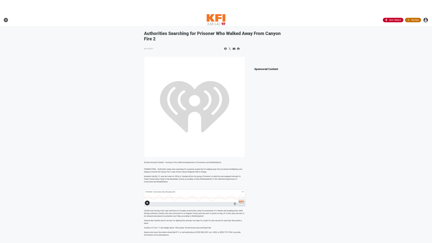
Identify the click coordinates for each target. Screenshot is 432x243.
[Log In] (425, 20)
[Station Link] (216, 20)
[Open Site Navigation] (6, 20)
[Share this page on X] (229, 48)
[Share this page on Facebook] (225, 48)
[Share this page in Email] (234, 48)
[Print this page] (238, 48)
